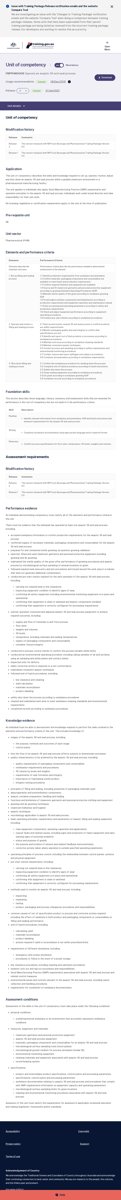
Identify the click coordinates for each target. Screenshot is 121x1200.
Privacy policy (13, 1143)
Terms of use (13, 1156)
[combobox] (23, 90)
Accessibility (13, 1131)
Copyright (83, 1131)
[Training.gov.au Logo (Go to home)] (38, 45)
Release (10, 90)
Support (84, 1143)
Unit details (17, 106)
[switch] (59, 65)
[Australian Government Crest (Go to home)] (14, 45)
